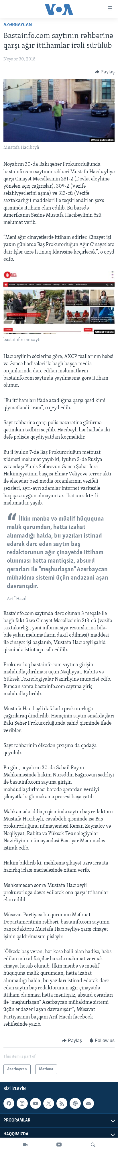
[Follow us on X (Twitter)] (48, 1103)
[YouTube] (59, 1145)
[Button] (105, 72)
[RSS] (61, 1103)
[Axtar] (93, 1145)
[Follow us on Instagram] (22, 1103)
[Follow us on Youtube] (35, 1103)
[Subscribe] (88, 1103)
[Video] (25, 1145)
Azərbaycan (17, 25)
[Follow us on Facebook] (8, 1103)
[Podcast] (75, 1103)
